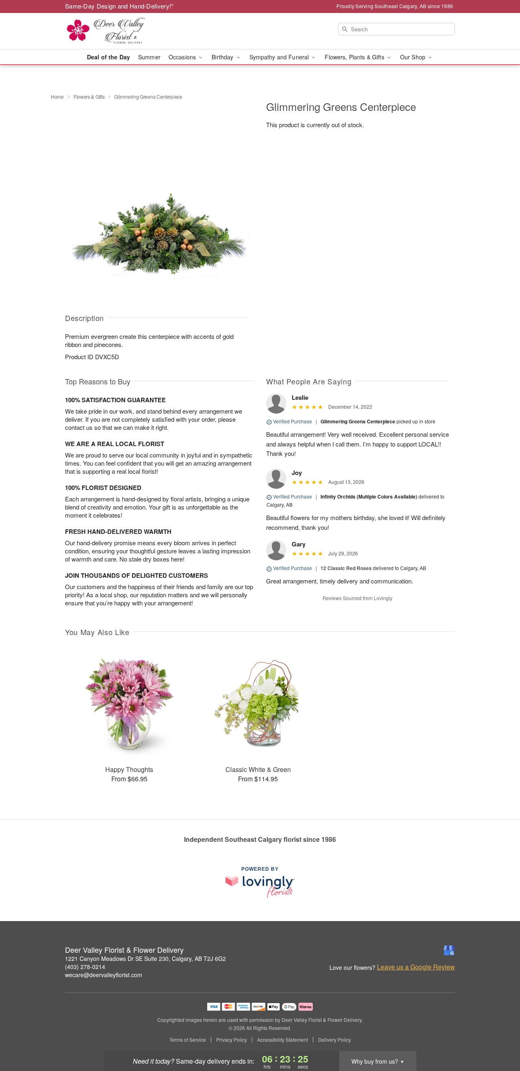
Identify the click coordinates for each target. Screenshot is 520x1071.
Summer (149, 57)
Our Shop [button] (413, 57)
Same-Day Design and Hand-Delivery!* (119, 6)
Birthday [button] (223, 57)
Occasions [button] (183, 57)
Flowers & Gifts (89, 96)
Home (57, 96)
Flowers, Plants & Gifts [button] (355, 57)
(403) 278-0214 (85, 967)
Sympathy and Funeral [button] (280, 57)
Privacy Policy (231, 1039)
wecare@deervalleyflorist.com (103, 975)
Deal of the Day (108, 57)
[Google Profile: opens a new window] (449, 950)
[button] (499, 1036)
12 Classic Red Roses (346, 568)
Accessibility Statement (282, 1039)
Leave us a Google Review (416, 967)
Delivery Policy (334, 1039)
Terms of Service (187, 1039)
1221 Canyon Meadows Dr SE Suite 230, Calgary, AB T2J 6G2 (145, 958)
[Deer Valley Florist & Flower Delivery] (123, 31)
